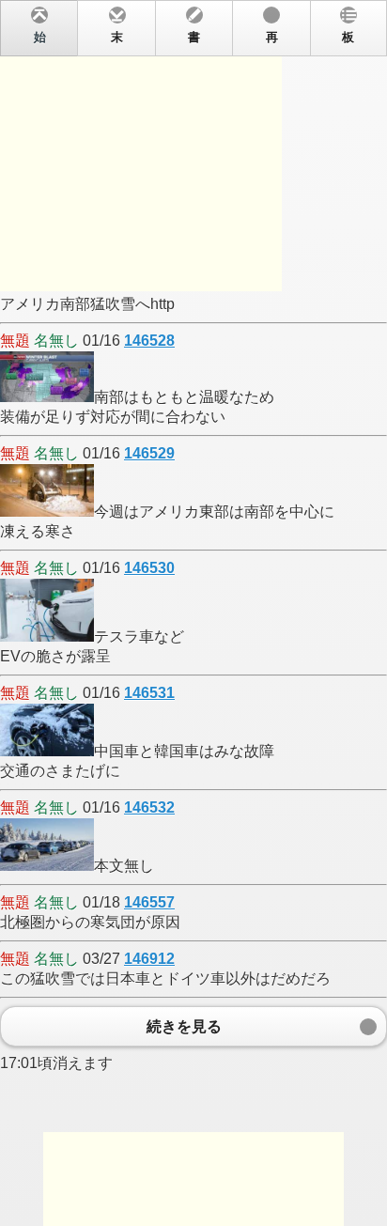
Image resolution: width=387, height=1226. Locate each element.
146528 (149, 341)
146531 (149, 693)
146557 (149, 902)
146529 (149, 453)
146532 (149, 807)
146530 (149, 568)
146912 (149, 959)
